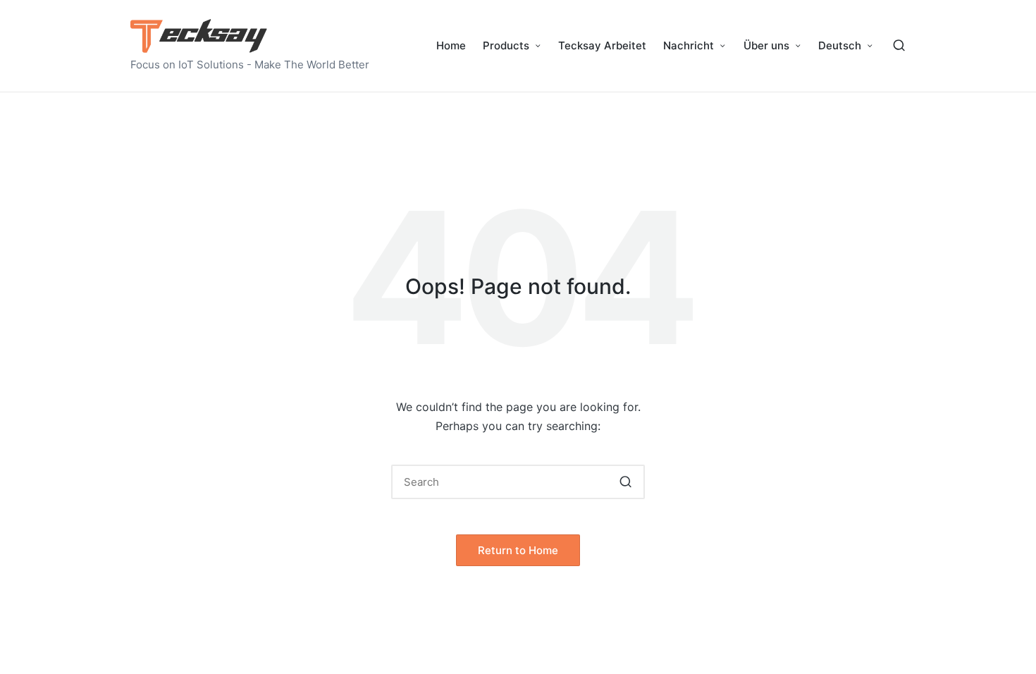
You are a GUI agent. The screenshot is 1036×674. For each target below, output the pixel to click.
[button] (625, 482)
